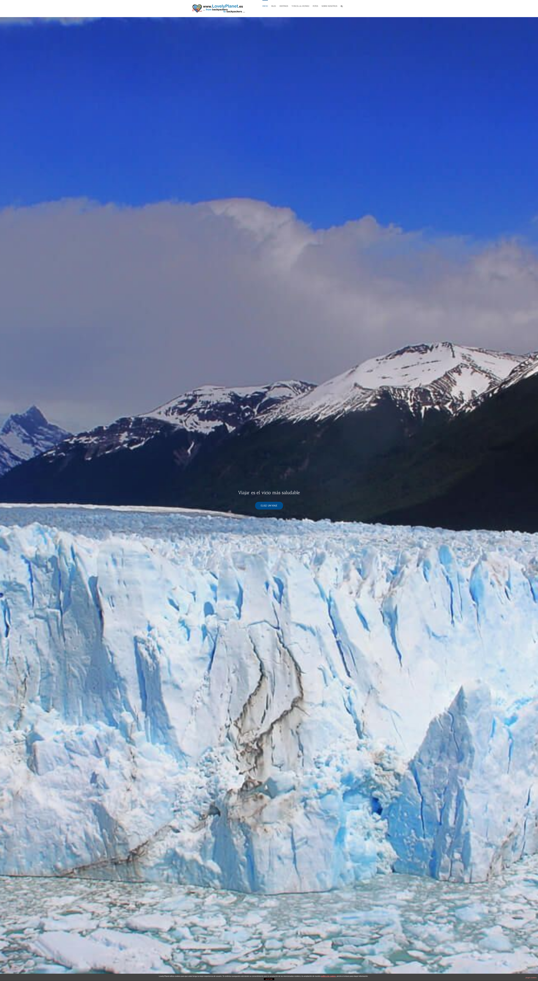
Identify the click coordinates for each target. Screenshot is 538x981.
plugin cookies (531, 978)
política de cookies (328, 976)
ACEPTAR (269, 979)
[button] (342, 6)
